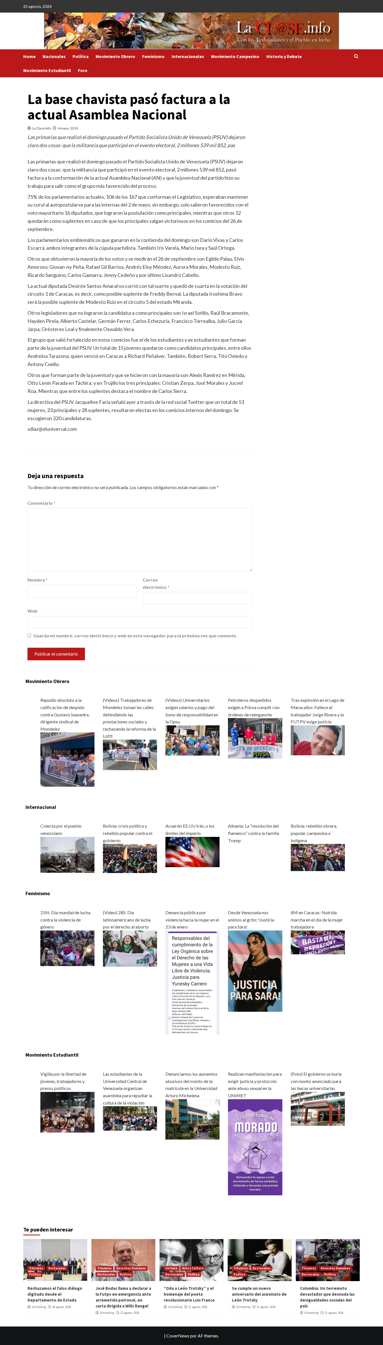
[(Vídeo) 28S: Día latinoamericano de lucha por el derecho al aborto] (130, 947)
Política (81, 56)
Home (29, 56)
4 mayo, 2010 (68, 128)
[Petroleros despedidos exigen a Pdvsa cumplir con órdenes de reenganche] (255, 737)
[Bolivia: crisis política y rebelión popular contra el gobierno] (130, 857)
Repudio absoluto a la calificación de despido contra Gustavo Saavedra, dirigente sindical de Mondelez (64, 714)
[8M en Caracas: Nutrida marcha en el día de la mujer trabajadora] (318, 941)
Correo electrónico (156, 583)
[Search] (356, 56)
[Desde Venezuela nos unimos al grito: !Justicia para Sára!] (255, 970)
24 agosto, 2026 (61, 1307)
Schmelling (39, 1307)
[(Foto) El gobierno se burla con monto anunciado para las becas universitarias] (318, 1108)
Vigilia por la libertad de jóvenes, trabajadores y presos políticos (63, 1081)
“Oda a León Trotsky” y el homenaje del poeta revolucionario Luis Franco (189, 1294)
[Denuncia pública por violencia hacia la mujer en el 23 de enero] (192, 982)
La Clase (171, 1268)
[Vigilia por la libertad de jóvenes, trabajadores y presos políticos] (67, 1111)
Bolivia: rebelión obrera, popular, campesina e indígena (314, 833)
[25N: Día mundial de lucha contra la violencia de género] (67, 947)
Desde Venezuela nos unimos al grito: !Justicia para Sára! (251, 919)
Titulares (36, 1268)
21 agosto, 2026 (197, 1307)
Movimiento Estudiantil (47, 70)
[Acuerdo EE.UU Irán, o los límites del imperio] (192, 851)
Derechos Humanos (131, 1268)
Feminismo (153, 56)
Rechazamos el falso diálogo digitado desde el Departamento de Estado (54, 1294)
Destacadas (57, 1268)
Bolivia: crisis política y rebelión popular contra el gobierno (127, 833)
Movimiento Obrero (115, 56)
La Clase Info (41, 128)
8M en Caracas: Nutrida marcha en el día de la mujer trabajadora (317, 919)
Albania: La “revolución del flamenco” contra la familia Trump (253, 833)
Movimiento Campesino (235, 56)
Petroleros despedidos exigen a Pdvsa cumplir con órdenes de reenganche (254, 707)
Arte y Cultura (192, 1268)
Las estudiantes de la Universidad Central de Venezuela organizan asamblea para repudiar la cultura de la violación (127, 1088)
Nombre (37, 579)
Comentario (41, 503)
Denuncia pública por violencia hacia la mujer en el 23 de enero (192, 919)
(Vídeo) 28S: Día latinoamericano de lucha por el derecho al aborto (127, 919)
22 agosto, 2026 (129, 1313)
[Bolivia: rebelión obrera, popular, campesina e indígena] (318, 857)
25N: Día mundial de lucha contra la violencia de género (65, 919)
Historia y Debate (284, 56)
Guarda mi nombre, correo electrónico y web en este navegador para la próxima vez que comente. (135, 635)
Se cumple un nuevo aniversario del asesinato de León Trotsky (259, 1294)
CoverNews (177, 1335)
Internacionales (188, 56)
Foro (82, 70)
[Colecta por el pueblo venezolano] (67, 854)
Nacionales (54, 56)
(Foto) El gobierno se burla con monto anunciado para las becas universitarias (316, 1081)
